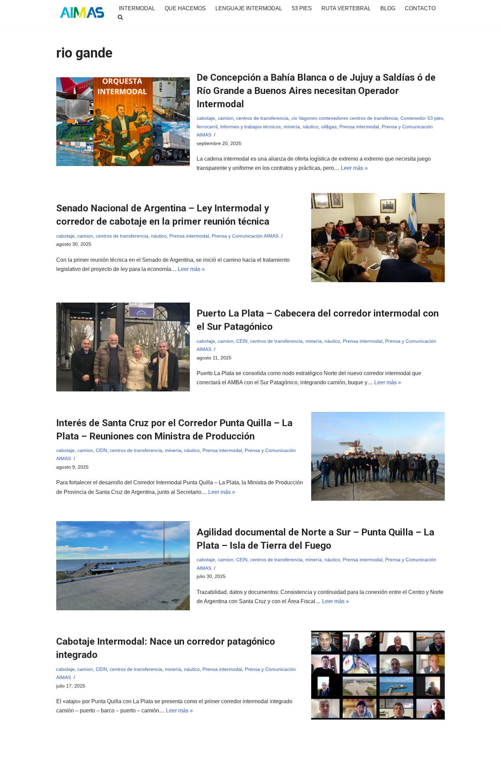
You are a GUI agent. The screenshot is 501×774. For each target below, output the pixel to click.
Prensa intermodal (359, 126)
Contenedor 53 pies (421, 118)
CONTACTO (420, 8)
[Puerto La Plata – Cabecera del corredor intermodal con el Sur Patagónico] (123, 347)
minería (292, 126)
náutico (310, 126)
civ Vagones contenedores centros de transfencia (344, 118)
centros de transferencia (262, 118)
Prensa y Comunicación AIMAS (245, 236)
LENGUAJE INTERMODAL (248, 8)
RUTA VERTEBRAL (346, 8)
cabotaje (206, 118)
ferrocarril (207, 126)
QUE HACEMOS (185, 8)
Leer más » (354, 168)
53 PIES (302, 8)
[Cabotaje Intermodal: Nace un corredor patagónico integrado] (378, 675)
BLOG (387, 8)
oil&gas (329, 126)
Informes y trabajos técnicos (250, 126)
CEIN (241, 341)
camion (225, 118)
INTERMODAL (137, 8)
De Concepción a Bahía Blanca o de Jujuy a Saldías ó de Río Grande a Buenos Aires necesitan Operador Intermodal (316, 91)
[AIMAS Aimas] (81, 12)
